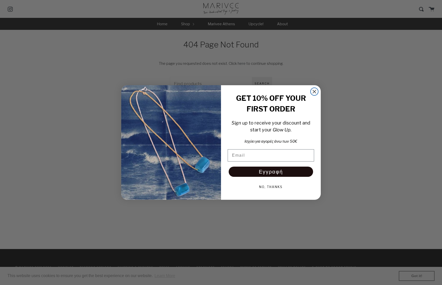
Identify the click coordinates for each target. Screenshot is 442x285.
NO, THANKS (271, 187)
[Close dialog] (314, 91)
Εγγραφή (271, 172)
